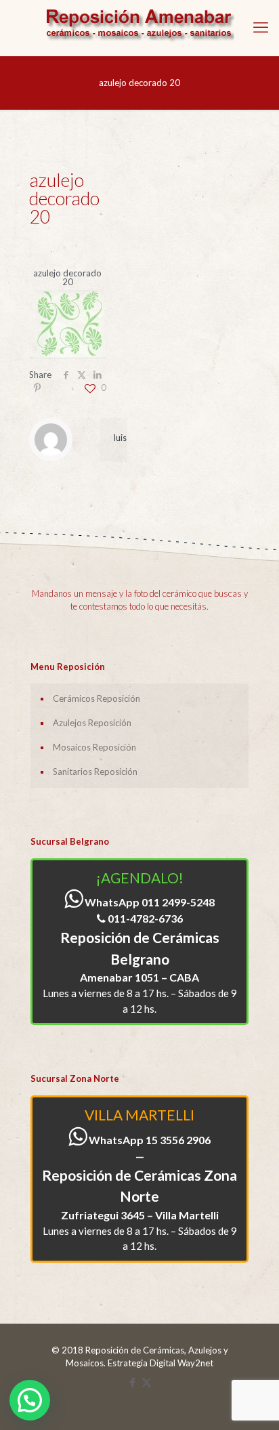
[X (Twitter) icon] (147, 1382)
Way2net (195, 1363)
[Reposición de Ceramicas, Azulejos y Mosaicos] (139, 28)
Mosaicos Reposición (94, 747)
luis (120, 437)
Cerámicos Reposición (96, 698)
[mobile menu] (260, 27)
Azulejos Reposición (92, 722)
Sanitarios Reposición (95, 771)
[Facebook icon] (132, 1382)
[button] (29, 1400)
